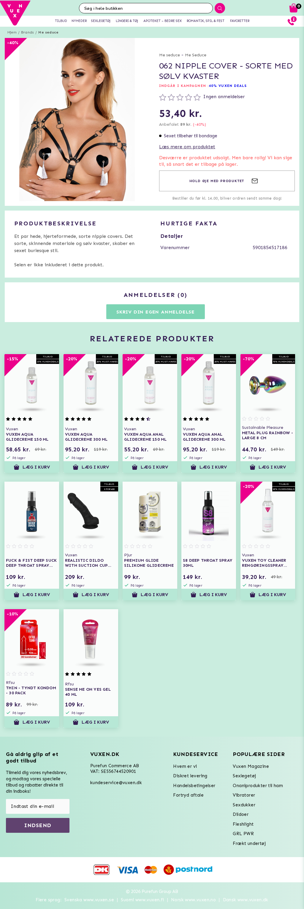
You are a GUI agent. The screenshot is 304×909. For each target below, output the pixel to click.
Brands (27, 32)
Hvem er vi (185, 766)
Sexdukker (244, 805)
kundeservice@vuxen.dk (116, 782)
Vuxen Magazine (251, 766)
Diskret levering (190, 776)
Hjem (12, 32)
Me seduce (48, 32)
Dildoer (240, 814)
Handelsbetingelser (194, 785)
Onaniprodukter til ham (258, 785)
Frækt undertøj (249, 843)
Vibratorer (244, 795)
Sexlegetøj (244, 776)
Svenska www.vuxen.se (89, 899)
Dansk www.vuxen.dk (245, 899)
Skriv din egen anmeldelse (155, 312)
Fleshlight (243, 824)
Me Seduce (195, 55)
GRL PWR (243, 833)
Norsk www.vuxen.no (193, 899)
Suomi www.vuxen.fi (142, 899)
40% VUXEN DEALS (228, 86)
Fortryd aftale (188, 795)
